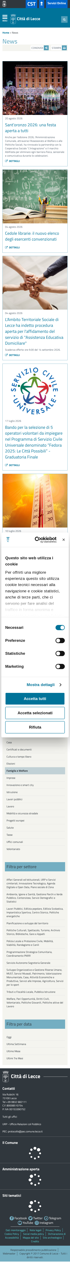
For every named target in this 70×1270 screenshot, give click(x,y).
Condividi (37, 48)
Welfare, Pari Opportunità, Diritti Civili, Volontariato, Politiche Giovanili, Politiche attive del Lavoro (35, 1002)
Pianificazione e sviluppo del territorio (27, 923)
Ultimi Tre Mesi (15, 1058)
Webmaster (9, 1253)
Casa (9, 742)
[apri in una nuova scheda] (5, 4)
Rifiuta (35, 727)
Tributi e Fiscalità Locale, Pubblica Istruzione (31, 992)
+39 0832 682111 (16, 1102)
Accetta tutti (35, 698)
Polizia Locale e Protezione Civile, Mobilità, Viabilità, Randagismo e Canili (30, 943)
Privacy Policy (53, 1230)
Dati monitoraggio (16, 1230)
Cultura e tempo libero (19, 757)
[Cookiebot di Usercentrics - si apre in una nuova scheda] (42, 539)
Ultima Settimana (16, 1044)
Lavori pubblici (14, 799)
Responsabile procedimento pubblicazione (33, 1250)
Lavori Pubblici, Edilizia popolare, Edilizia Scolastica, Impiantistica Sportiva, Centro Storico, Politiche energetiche (35, 912)
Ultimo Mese (13, 1051)
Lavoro (10, 806)
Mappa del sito (31, 1238)
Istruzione (12, 792)
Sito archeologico (52, 1238)
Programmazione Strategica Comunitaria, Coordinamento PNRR (29, 954)
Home (5, 33)
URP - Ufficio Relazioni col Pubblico (21, 1124)
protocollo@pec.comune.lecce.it (25, 1131)
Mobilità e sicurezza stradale (22, 813)
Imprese (11, 778)
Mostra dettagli (41, 685)
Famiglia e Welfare (17, 771)
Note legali (36, 1230)
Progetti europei (15, 820)
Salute (10, 828)
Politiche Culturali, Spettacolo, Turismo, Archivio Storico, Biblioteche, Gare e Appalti (33, 932)
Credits (35, 1241)
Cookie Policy (12, 1234)
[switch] (60, 640)
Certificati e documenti (19, 749)
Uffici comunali (15, 842)
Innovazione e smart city (20, 785)
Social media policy (33, 1234)
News (15, 33)
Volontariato (13, 849)
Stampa (57, 48)
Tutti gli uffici (9, 1117)
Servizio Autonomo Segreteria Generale (28, 963)
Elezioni (11, 764)
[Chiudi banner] (64, 540)
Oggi (9, 1037)
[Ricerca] (64, 19)
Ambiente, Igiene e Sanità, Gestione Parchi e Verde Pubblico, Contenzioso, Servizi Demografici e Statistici (35, 898)
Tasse (10, 835)
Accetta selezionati (35, 713)
